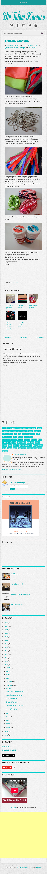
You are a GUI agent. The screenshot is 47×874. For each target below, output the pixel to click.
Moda (15, 437)
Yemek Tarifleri (7, 442)
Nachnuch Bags (19, 48)
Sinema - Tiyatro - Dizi (9, 440)
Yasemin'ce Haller (11, 709)
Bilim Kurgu (30, 442)
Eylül (8, 678)
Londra (5, 445)
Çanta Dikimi (9, 48)
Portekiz (40, 445)
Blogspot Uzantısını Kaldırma (20, 594)
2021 (6, 640)
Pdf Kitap (27, 440)
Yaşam (39, 428)
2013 (6, 731)
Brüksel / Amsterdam (25, 445)
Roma (10, 445)
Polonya (30, 431)
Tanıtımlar (20, 440)
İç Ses (4, 428)
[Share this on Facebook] (11, 282)
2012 (6, 735)
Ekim (8, 674)
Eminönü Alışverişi (17, 40)
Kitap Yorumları (7, 437)
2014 (6, 664)
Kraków (20, 437)
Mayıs (8, 713)
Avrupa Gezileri (28, 437)
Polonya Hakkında (8, 434)
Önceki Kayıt (40, 337)
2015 (6, 661)
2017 (6, 654)
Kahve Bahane (32, 428)
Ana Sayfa (23, 337)
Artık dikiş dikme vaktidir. (21, 325)
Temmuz (9, 685)
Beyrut (23, 442)
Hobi (38, 434)
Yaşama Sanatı (22, 428)
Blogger (13, 807)
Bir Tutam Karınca (20, 455)
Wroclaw (15, 445)
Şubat (8, 724)
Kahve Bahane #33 (17, 604)
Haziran (9, 688)
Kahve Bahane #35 (17, 584)
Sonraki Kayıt (7, 337)
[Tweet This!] (14, 282)
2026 (6, 623)
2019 (6, 647)
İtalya (14, 442)
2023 (6, 633)
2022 (6, 637)
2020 (6, 644)
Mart (8, 720)
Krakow (24, 431)
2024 (6, 630)
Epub (39, 440)
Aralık (8, 668)
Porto (4, 448)
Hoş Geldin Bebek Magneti (15, 691)
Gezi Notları (37, 431)
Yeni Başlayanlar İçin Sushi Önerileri (22, 574)
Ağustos (9, 681)
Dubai (15, 448)
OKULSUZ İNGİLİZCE (9, 750)
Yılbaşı (37, 442)
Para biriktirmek (37, 448)
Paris (34, 445)
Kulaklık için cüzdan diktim (14, 695)
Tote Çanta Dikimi (11, 698)
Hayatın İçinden (12, 428)
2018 (6, 651)
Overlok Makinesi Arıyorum (15, 705)
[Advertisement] (23, 835)
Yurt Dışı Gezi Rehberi (28, 434)
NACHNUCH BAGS (8, 747)
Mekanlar (34, 440)
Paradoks (5, 451)
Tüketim (9, 448)
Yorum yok (32, 48)
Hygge (29, 448)
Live (15, 434)
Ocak (8, 727)
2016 (6, 658)
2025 (6, 626)
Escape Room (22, 448)
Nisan (8, 717)
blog (19, 434)
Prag (18, 442)
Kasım (8, 671)
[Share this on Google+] (16, 282)
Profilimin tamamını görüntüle (11, 469)
